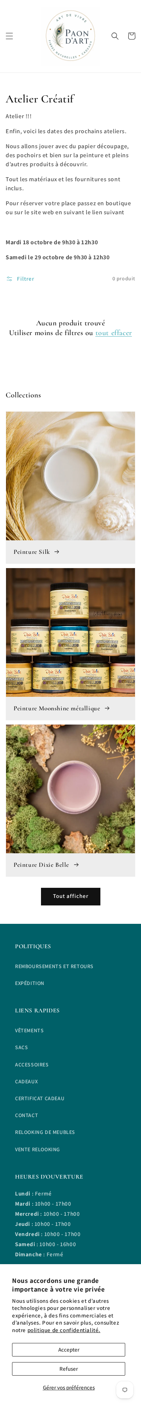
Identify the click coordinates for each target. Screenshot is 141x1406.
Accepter (68, 1349)
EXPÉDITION (29, 983)
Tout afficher (70, 895)
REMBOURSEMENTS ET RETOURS (54, 966)
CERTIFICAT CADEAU (39, 1098)
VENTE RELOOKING (37, 1149)
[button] (9, 36)
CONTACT (26, 1115)
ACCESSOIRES (32, 1064)
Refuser (68, 1368)
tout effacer (114, 332)
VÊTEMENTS (29, 1030)
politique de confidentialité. (63, 1330)
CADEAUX (26, 1081)
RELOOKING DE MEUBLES (45, 1132)
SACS (21, 1047)
